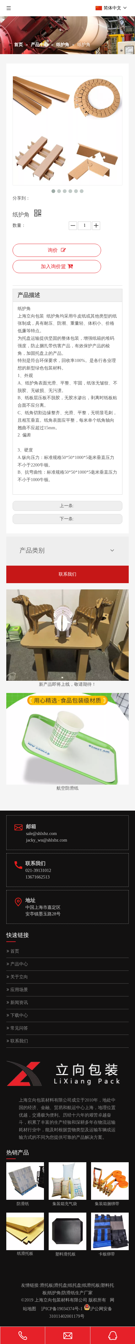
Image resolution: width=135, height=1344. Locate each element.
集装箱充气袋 (63, 1203)
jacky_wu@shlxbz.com (46, 840)
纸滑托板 (91, 1285)
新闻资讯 (18, 1002)
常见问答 (18, 1028)
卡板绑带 (103, 1254)
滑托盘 (60, 1285)
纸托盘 (74, 1285)
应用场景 (18, 989)
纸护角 (54, 1293)
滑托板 (46, 1285)
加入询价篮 (53, 266)
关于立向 (18, 977)
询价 (53, 250)
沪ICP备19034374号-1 (62, 1308)
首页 (14, 951)
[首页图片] (67, 739)
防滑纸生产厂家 (77, 1293)
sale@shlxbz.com (41, 833)
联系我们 (67, 574)
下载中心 (18, 1015)
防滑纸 (17, 1203)
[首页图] (67, 635)
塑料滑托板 (62, 1254)
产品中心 (18, 964)
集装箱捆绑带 (105, 1203)
